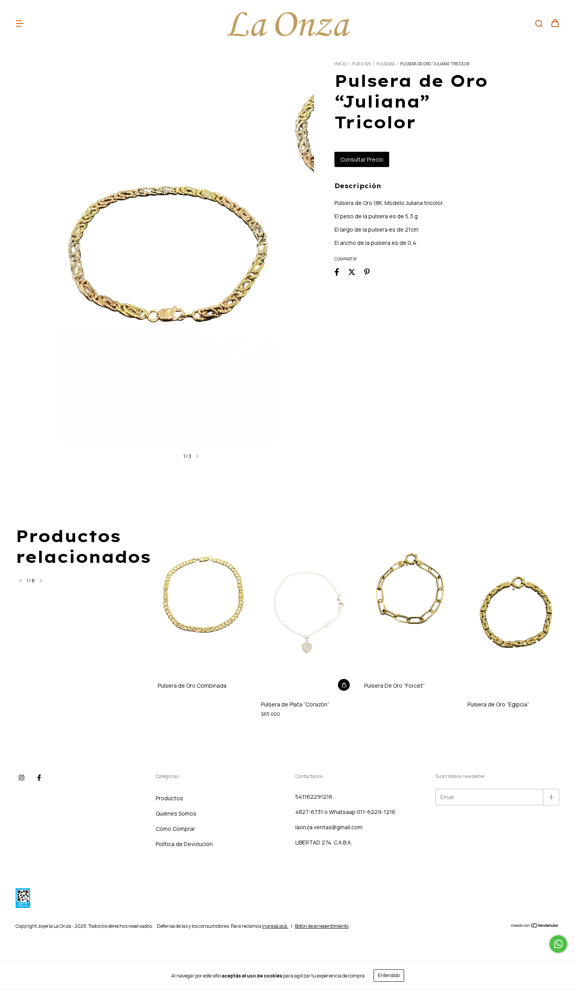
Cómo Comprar (175, 828)
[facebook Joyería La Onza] (39, 778)
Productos (169, 798)
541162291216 (313, 796)
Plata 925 (361, 63)
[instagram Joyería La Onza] (21, 778)
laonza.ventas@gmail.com (329, 827)
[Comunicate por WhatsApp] (558, 944)
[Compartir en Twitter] (352, 271)
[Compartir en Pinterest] (367, 271)
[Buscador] (539, 23)
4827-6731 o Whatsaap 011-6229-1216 (345, 812)
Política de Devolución (184, 844)
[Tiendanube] (534, 926)
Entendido (389, 975)
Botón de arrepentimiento (322, 926)
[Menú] (19, 23)
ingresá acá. (275, 926)
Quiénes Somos (176, 813)
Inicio (340, 63)
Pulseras (385, 63)
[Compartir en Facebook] (336, 271)
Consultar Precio (361, 159)
